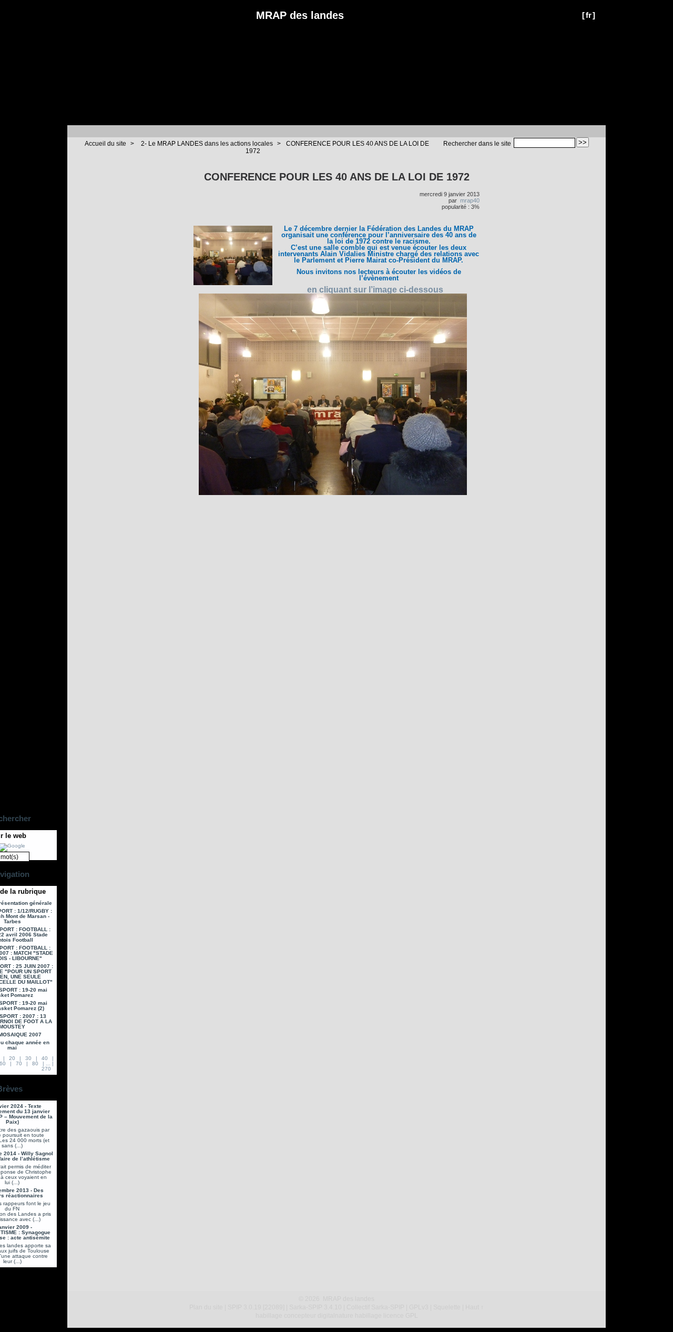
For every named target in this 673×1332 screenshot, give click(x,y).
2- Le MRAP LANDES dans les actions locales (207, 143)
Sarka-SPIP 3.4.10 (315, 1307)
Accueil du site (105, 143)
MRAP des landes (300, 15)
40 (45, 1058)
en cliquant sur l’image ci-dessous (375, 289)
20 (12, 1058)
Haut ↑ (474, 1307)
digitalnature (335, 1315)
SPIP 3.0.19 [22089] (256, 1307)
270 (46, 1069)
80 (35, 1063)
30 (28, 1058)
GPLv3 (419, 1307)
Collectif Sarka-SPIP (375, 1307)
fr (589, 15)
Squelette (447, 1307)
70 (19, 1063)
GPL (411, 1315)
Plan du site (206, 1307)
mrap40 (470, 200)
